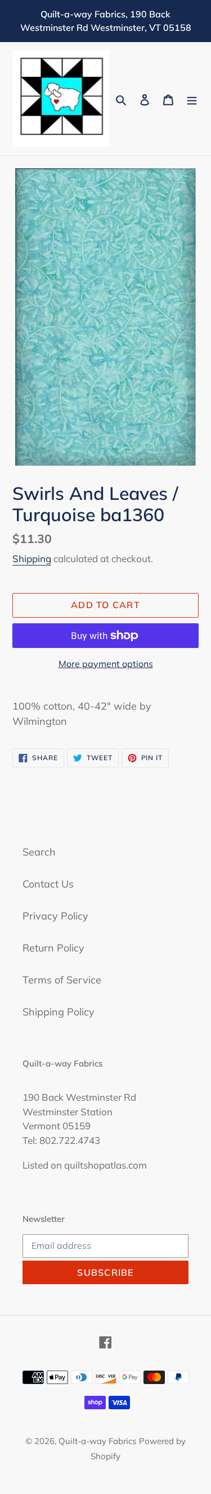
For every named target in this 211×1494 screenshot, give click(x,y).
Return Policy (53, 947)
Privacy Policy (55, 915)
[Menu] (192, 99)
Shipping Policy (59, 1011)
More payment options (106, 663)
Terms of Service (62, 979)
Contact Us (48, 883)
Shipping (31, 558)
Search (39, 851)
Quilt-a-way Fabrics (97, 1441)
